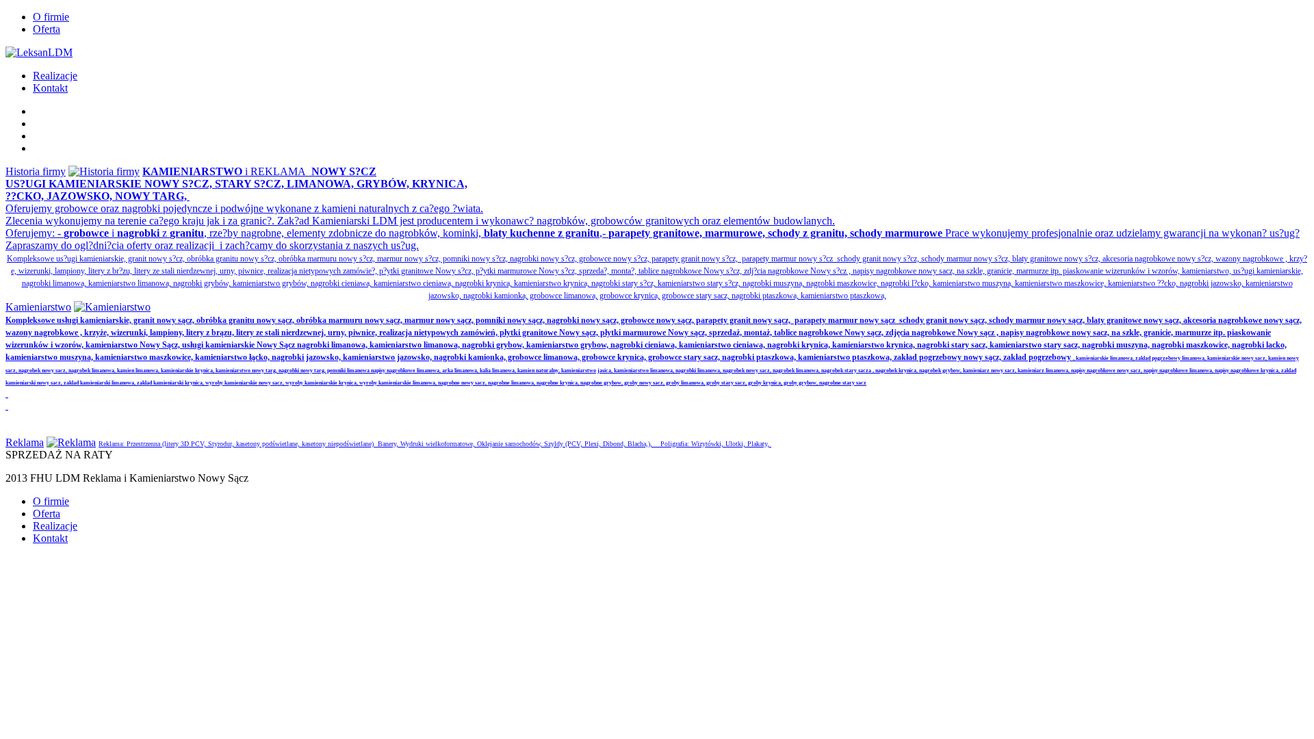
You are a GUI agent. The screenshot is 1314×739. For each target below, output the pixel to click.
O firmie (51, 17)
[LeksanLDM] (39, 52)
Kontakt (50, 88)
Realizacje (55, 75)
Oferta (46, 29)
